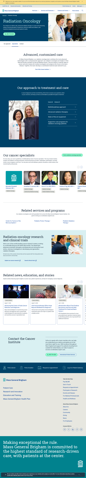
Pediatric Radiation (68, 222)
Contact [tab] (22, 43)
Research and (12, 392)
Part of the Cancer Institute (42, 69)
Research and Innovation (16, 6)
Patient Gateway (66, 6)
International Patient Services (67, 354)
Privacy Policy (29, 475)
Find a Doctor (75, 10)
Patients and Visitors (63, 10)
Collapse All (57, 102)
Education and (12, 395)
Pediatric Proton (41, 221)
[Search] (82, 10)
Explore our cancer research (12, 260)
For (67, 421)
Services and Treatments (47, 10)
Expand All (50, 102)
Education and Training (27, 6)
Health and (69, 398)
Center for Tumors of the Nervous (13, 222)
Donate (74, 6)
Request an (70, 387)
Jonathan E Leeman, (31, 186)
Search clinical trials (30, 260)
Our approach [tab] (7, 43)
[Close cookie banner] (79, 474)
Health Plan (5, 6)
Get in (67, 384)
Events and (69, 393)
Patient (8, 388)
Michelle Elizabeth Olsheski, (11, 187)
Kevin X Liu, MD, (48, 186)
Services (4, 15)
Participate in (70, 390)
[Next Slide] (81, 167)
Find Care (34, 10)
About (66, 407)
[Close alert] (82, 1)
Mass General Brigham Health (16, 399)
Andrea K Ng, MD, (66, 186)
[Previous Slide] (78, 167)
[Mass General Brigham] (11, 10)
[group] (11, 183)
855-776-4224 (10, 34)
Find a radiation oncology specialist (72, 155)
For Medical (71, 396)
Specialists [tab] (15, 43)
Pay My (66, 381)
